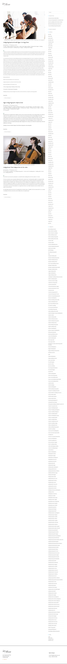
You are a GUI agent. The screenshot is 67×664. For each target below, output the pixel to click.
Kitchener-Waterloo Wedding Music (53, 330)
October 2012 (50, 206)
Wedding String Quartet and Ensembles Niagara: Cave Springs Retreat (16, 42)
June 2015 (49, 150)
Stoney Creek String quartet (52, 375)
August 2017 (50, 122)
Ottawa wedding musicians (52, 358)
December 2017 (50, 114)
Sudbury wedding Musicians (52, 425)
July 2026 (49, 34)
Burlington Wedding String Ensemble (54, 267)
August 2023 (50, 68)
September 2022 (50, 82)
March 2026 (50, 36)
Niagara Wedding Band (8, 106)
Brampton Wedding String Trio (53, 259)
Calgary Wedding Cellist (52, 271)
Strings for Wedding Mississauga (53, 415)
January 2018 (50, 112)
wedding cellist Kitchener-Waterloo (53, 470)
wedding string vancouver (52, 575)
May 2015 (49, 152)
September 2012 (50, 208)
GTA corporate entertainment (53, 307)
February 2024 (50, 57)
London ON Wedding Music (52, 336)
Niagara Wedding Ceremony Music (13, 46)
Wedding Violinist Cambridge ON (53, 596)
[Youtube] (4, 659)
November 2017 (50, 116)
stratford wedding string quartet (53, 388)
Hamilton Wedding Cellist (52, 316)
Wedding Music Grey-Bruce (52, 493)
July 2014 (49, 169)
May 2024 (49, 53)
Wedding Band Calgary (52, 455)
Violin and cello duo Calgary (52, 442)
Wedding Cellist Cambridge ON (53, 467)
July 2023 (49, 70)
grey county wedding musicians (53, 303)
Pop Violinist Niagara (36, 106)
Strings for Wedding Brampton (53, 407)
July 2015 (49, 148)
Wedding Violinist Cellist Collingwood (54, 600)
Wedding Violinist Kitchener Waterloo (54, 612)
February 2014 (50, 177)
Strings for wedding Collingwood (53, 411)
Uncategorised (50, 434)
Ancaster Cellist (50, 240)
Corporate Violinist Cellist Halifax (53, 18)
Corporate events (51, 290)
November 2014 (50, 164)
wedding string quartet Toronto (53, 551)
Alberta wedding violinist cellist (53, 238)
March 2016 (50, 137)
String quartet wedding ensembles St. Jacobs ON (56, 404)
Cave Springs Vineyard (26, 58)
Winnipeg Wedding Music (52, 629)
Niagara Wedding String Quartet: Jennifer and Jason (13, 103)
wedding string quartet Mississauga (54, 545)
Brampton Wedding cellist (52, 255)
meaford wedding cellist (52, 337)
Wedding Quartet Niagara (25, 107)
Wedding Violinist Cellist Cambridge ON (54, 598)
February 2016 (50, 139)
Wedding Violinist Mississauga (53, 614)
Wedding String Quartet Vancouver (53, 552)
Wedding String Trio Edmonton (53, 562)
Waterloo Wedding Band (52, 451)
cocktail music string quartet (52, 282)
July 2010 (49, 223)
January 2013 (50, 202)
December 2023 (50, 61)
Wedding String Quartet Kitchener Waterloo (55, 543)
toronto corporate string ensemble (53, 432)
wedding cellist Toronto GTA (52, 484)
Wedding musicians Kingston (52, 503)
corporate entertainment (52, 284)
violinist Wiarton (50, 449)
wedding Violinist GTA (9, 172)
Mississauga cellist (51, 339)
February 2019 (50, 95)
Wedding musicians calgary (52, 499)
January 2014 (50, 179)
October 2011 (50, 219)
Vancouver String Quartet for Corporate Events (55, 20)
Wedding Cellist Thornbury (52, 480)
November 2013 (50, 183)
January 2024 (50, 59)
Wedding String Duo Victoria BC (53, 522)
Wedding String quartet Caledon (53, 531)
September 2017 (50, 120)
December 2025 (50, 40)
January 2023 (50, 80)
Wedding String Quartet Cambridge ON (54, 535)
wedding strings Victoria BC (52, 583)
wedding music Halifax (51, 495)
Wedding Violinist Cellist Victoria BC (53, 606)
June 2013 (49, 192)
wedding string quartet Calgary (53, 533)
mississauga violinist (51, 341)
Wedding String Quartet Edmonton (53, 537)
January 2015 (50, 160)
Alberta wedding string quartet (53, 236)
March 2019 (50, 93)
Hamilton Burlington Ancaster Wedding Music (55, 313)
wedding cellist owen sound (52, 478)
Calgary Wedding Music (52, 273)
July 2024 (49, 49)
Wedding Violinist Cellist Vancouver (53, 604)
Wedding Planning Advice (52, 507)
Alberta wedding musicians (52, 234)
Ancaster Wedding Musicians (52, 244)
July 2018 (49, 106)
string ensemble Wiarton (52, 398)
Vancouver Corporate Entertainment (54, 436)
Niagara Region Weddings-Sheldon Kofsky (13, 86)
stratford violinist (51, 383)
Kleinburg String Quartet (52, 332)
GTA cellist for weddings (9, 171)
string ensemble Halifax (52, 394)
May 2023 (49, 72)
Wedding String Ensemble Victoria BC (54, 528)
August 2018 (50, 104)
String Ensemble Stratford (52, 396)
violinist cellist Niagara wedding (24, 46)
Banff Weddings (50, 250)
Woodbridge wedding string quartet (54, 631)
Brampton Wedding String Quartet (53, 257)
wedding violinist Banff (51, 591)
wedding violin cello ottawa (52, 587)
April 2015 (49, 154)
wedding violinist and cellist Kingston (54, 589)
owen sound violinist (51, 360)
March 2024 (50, 55)
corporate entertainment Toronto (53, 288)
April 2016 (49, 135)
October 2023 (50, 64)
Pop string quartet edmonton (52, 367)
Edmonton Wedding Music (52, 297)
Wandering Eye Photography (12, 89)
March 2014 (50, 175)
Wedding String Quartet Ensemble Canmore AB (55, 539)
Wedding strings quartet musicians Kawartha (55, 579)
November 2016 (50, 133)
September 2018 (50, 103)
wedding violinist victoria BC (52, 623)
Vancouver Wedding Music (52, 438)
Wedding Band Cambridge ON (53, 457)
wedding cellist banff (51, 463)
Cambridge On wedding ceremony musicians (55, 276)
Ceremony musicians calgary (52, 280)
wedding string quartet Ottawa (53, 549)
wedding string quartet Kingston (53, 541)
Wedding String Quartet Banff (53, 530)
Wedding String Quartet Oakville (53, 547)
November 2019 (50, 89)
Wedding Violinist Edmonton (52, 608)
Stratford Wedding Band (52, 386)
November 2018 (50, 99)
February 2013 (50, 200)
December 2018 (50, 97)
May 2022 (49, 85)
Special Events (50, 371)
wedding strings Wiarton (52, 585)
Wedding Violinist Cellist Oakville (53, 602)
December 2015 (50, 143)
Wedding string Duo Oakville (52, 516)
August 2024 (50, 47)
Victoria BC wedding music (52, 440)
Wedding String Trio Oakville (52, 566)
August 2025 (50, 43)
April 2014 (49, 173)
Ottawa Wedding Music (52, 356)
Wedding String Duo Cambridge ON (53, 512)
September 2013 (50, 187)
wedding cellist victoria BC (52, 488)
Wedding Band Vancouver (52, 459)
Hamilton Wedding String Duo (53, 318)
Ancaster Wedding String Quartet (53, 246)
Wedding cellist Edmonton (52, 468)
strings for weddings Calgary (52, 423)
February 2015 (50, 158)
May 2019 (49, 91)
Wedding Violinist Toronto (52, 619)
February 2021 (50, 87)
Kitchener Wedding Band (52, 328)
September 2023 (50, 66)
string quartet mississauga (52, 402)
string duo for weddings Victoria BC (53, 390)
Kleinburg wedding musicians (53, 334)
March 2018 (50, 110)
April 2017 (49, 127)
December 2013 (50, 181)
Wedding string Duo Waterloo (53, 524)
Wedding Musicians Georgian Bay (53, 501)
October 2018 (50, 101)
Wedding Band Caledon (52, 453)
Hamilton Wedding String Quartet (53, 320)
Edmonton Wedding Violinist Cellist (53, 299)
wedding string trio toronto (52, 568)
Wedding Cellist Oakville (52, 476)
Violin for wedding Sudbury (52, 444)
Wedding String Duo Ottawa (52, 518)
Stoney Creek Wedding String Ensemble (54, 379)
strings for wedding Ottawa (52, 419)
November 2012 (50, 204)
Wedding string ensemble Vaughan (53, 526)
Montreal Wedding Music (52, 346)
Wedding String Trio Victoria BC (53, 572)
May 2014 (49, 171)
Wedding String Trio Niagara (18, 47)
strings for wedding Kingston (52, 413)
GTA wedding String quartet (18, 171)
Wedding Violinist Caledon (52, 593)
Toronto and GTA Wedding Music (29, 171)
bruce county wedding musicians (53, 263)
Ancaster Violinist (51, 242)
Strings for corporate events (52, 405)
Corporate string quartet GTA (52, 292)
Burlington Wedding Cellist (52, 265)
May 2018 (49, 108)
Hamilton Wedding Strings (52, 322)
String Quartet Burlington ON (52, 400)
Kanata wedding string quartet (53, 324)
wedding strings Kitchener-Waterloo (54, 577)
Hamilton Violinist (51, 315)
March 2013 (50, 198)
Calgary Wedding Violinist (52, 274)
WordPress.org (50, 640)
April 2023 (49, 74)
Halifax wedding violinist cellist (53, 311)
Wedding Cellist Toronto (52, 482)
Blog (5, 46)
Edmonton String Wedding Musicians (54, 295)
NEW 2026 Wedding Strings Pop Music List (54, 23)
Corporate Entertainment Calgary (53, 286)
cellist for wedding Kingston (52, 278)
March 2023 (50, 76)
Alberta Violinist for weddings (53, 232)
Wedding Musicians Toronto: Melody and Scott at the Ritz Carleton (15, 167)
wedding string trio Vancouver (53, 570)
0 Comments (7, 110)
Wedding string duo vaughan (52, 520)
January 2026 (50, 38)
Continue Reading (8, 97)
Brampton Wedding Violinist (52, 261)
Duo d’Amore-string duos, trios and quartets (24, 125)
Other (49, 354)
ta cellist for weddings (51, 428)
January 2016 (50, 141)
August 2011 (50, 221)
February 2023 (50, 78)
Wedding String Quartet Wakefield (53, 558)
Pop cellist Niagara (29, 106)
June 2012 (49, 213)
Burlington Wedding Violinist (52, 269)
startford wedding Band (52, 373)
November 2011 (50, 217)
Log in (49, 636)
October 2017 (50, 118)
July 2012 (49, 211)
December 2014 (50, 162)
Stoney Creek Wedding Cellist (53, 377)
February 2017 (50, 131)
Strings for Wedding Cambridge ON (53, 409)
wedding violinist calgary (52, 594)
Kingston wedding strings (52, 326)
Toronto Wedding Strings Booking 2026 (54, 25)
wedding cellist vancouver (52, 486)
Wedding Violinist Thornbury (52, 617)
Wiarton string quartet (51, 627)
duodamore (7, 45)
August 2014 (50, 167)
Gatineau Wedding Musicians (53, 301)
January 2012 (50, 215)
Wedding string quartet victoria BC (53, 556)
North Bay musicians (51, 352)
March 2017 (50, 129)
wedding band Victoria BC (52, 461)
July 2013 (49, 190)
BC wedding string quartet (52, 252)
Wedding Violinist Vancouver (52, 621)
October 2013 (50, 185)
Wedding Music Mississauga (52, 497)
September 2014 (50, 166)
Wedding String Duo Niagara (35, 107)
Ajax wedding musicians (52, 229)
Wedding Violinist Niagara (28, 47)
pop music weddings (51, 365)
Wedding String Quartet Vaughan (53, 554)
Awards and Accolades (52, 248)
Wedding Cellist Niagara (35, 46)
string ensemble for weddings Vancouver (54, 392)
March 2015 (50, 156)
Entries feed (50, 637)
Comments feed (50, 639)
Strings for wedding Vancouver (53, 421)
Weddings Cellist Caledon (52, 625)
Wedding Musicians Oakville (52, 505)
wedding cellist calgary (51, 465)
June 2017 (49, 124)
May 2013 (49, 194)
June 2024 (49, 51)
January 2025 (50, 45)
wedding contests (51, 491)
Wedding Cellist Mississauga (52, 472)
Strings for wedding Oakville (52, 417)
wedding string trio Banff (52, 560)
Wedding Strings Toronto (52, 581)
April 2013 (49, 196)
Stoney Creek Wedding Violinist (53, 381)
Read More (5, 95)
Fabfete (30, 189)
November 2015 (50, 145)
